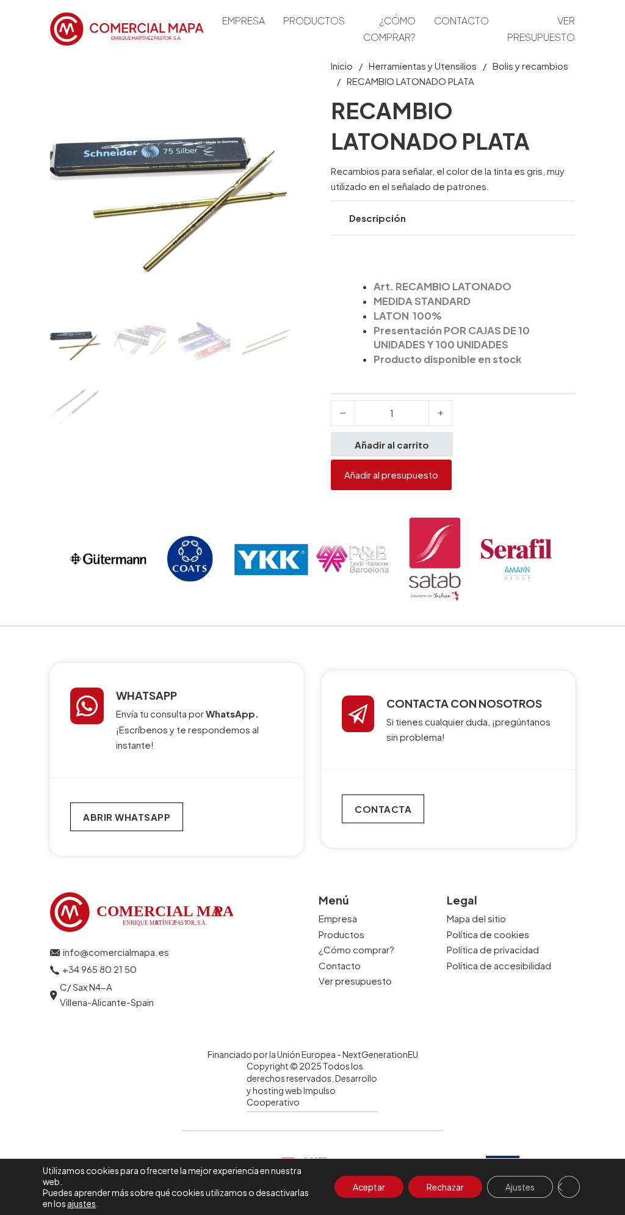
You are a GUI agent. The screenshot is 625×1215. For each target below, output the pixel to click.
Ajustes (520, 1186)
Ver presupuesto (541, 28)
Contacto (461, 20)
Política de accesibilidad (499, 965)
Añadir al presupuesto (391, 474)
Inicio (342, 66)
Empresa (243, 20)
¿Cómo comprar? (389, 28)
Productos (314, 20)
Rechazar (445, 1186)
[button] (277, 74)
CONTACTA (383, 809)
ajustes (81, 1203)
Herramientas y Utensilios (423, 66)
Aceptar (369, 1186)
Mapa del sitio (476, 918)
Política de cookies (488, 934)
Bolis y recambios (530, 66)
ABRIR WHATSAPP (126, 817)
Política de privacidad (493, 949)
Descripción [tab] (377, 218)
